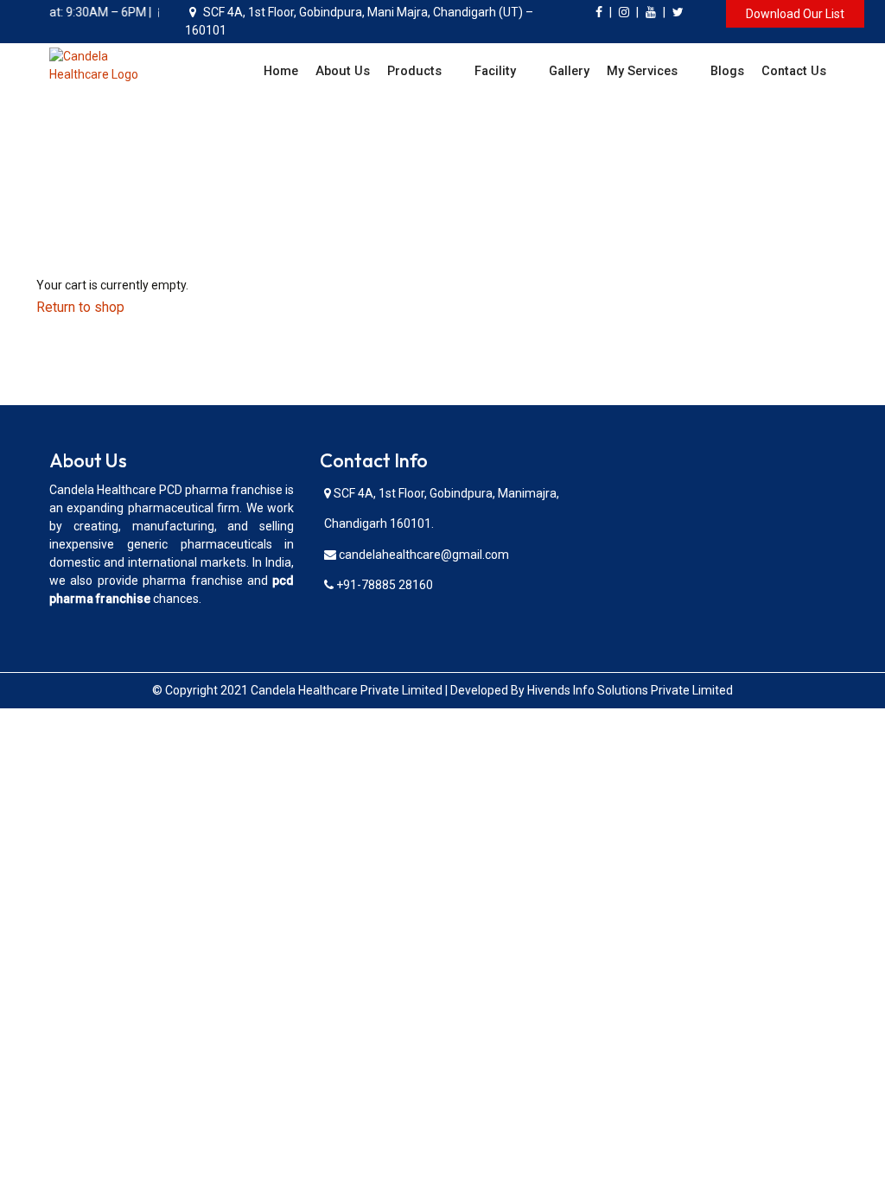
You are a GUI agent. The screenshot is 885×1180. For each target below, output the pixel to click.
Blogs (727, 71)
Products (414, 71)
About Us (342, 71)
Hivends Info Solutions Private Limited (630, 690)
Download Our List (795, 14)
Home (281, 71)
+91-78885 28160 (383, 585)
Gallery (569, 71)
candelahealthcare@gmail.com (422, 554)
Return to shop (80, 307)
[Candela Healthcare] (104, 65)
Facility (495, 71)
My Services (642, 71)
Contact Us (793, 71)
